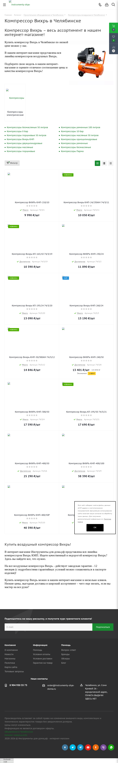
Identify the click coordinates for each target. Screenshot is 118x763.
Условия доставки (42, 658)
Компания (10, 645)
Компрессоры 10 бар (72, 131)
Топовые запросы (14, 671)
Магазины (10, 658)
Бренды (65, 654)
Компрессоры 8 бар (17, 131)
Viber (103, 747)
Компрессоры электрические (15, 113)
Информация (40, 645)
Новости (9, 654)
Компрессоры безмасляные (76, 147)
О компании (11, 650)
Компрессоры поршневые (21, 151)
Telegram (80, 747)
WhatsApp (111, 747)
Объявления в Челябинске (19, 731)
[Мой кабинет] (106, 4)
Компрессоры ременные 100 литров (80, 127)
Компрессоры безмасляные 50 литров (27, 127)
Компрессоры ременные (74, 143)
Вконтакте (65, 747)
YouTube (88, 747)
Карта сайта (11, 667)
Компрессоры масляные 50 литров (79, 135)
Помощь (37, 650)
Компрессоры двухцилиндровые (24, 143)
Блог (63, 663)
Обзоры (65, 658)
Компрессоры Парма (72, 151)
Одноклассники (96, 747)
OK (95, 527)
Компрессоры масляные (20, 147)
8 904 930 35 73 (18, 685)
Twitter (73, 747)
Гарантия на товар (43, 663)
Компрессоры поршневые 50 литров (26, 135)
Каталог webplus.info (16, 735)
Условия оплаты (41, 654)
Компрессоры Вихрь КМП (20, 139)
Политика (10, 663)
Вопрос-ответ (68, 650)
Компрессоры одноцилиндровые (79, 139)
